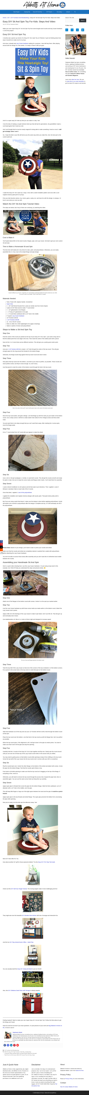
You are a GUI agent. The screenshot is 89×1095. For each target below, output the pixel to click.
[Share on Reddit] (1, 549)
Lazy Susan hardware (22, 43)
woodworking (28, 1051)
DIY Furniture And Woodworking (20, 17)
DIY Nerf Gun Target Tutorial (19, 888)
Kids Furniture (16, 1051)
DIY (9, 17)
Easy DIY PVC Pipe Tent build (46, 862)
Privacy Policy (69, 1078)
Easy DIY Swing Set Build (24, 969)
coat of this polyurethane (25, 492)
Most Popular (16, 11)
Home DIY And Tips (37, 11)
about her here (75, 79)
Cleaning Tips (27, 11)
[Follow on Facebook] (66, 30)
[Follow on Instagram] (77, 30)
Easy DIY (11, 1051)
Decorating (59, 11)
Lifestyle (68, 11)
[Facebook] (5, 1045)
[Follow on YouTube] (82, 30)
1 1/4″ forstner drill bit (14, 349)
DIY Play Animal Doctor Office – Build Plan (21, 942)
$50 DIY (6, 1051)
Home (4, 17)
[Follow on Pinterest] (72, 30)
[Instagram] (8, 1045)
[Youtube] (17, 1045)
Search (82, 20)
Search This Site (69, 17)
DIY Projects (49, 11)
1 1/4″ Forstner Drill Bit (13, 320)
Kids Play (22, 1051)
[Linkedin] (11, 1045)
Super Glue (10, 304)
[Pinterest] (14, 1045)
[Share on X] (1, 547)
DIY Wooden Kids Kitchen (29, 915)
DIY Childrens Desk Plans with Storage (19, 990)
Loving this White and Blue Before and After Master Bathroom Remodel (20, 1053)
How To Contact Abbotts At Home (69, 1086)
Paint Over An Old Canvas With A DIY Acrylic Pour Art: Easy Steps (19, 1055)
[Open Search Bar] (75, 12)
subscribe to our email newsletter (75, 81)
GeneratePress (52, 1092)
